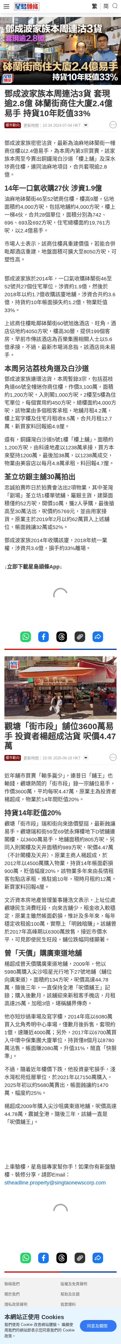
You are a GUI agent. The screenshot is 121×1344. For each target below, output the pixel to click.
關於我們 (12, 1294)
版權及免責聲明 (73, 1284)
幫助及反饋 (70, 1294)
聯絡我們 (12, 1284)
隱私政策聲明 (15, 1304)
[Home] (27, 6)
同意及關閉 (97, 1326)
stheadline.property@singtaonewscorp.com (55, 1183)
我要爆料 (68, 1304)
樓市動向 (13, 125)
